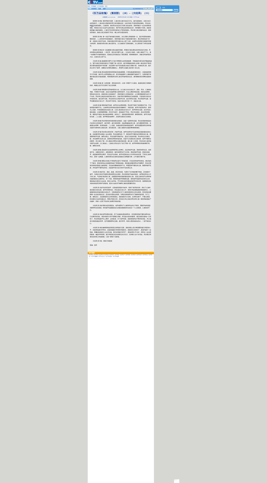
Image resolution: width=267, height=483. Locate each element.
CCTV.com (136, 17)
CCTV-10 (139, 255)
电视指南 (130, 2)
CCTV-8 (128, 255)
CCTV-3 (101, 255)
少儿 (122, 2)
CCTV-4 (106, 255)
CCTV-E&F (116, 256)
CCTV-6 (117, 255)
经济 (115, 2)
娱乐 (112, 2)
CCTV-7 (122, 255)
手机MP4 (153, 2)
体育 (109, 2)
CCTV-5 (111, 255)
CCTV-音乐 (109, 256)
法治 (125, 2)
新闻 (105, 2)
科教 (119, 2)
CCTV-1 (91, 255)
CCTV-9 (133, 255)
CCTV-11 (145, 255)
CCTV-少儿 (101, 256)
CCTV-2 (96, 255)
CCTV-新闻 (94, 256)
